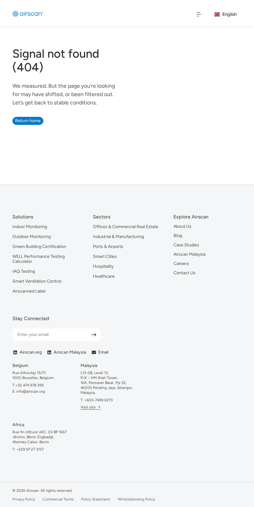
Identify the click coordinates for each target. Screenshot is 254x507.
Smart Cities (105, 256)
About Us (182, 226)
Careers (181, 263)
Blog (177, 235)
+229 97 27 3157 (30, 449)
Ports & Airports (108, 246)
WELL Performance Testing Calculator (38, 259)
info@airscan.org (30, 391)
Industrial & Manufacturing (118, 236)
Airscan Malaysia (189, 254)
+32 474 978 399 (29, 385)
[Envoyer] (94, 334)
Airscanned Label (29, 291)
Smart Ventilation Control (36, 281)
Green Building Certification (39, 246)
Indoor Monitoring (29, 226)
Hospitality (103, 266)
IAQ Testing (23, 271)
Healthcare (104, 276)
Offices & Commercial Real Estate (125, 226)
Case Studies (186, 245)
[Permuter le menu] (199, 14)
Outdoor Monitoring (31, 236)
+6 (99, 400)
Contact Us (184, 273)
